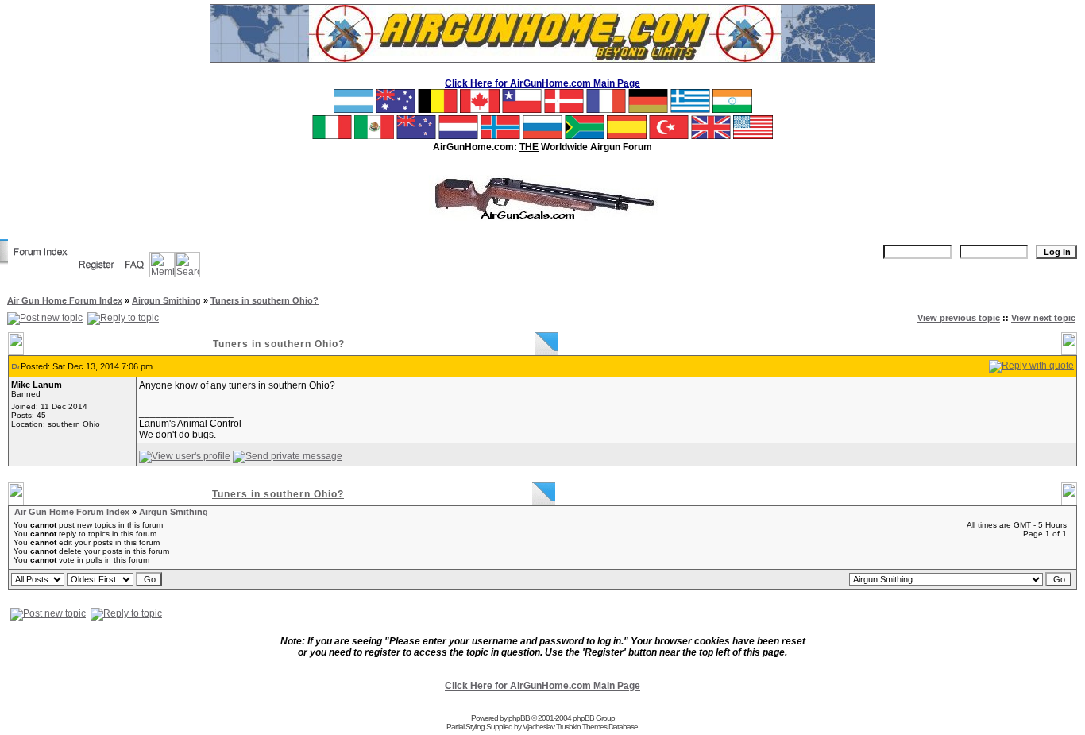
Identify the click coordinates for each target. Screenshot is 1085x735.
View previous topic (958, 318)
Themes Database (610, 726)
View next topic (1043, 318)
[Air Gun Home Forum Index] (40, 261)
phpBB (519, 718)
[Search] (187, 274)
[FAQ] (134, 274)
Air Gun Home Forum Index (64, 300)
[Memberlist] (162, 274)
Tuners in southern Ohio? (264, 300)
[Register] (96, 274)
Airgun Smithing (166, 300)
